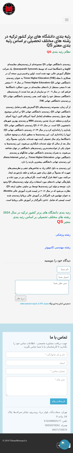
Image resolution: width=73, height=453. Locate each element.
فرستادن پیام (58, 401)
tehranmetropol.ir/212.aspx (34, 303)
